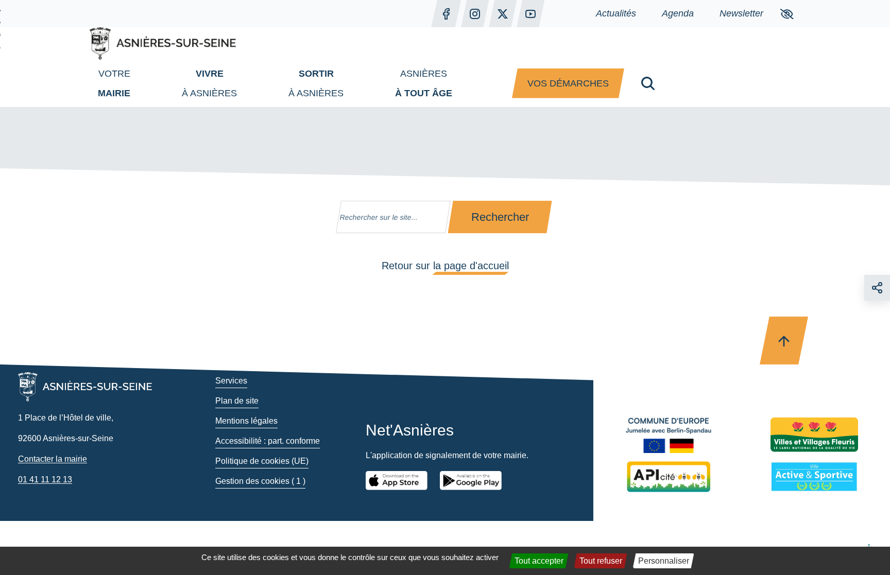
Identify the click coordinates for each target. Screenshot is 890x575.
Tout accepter (539, 560)
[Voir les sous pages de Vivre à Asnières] (247, 83)
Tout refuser (600, 560)
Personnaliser (663, 560)
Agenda (678, 13)
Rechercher (500, 217)
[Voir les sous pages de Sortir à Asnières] (354, 83)
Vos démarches (568, 83)
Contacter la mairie (52, 459)
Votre (114, 83)
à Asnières (209, 83)
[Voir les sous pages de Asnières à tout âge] (462, 83)
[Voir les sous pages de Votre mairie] (140, 83)
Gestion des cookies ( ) (260, 481)
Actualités (616, 13)
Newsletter (741, 13)
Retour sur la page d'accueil (445, 265)
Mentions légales (246, 421)
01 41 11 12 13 (45, 479)
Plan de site (237, 401)
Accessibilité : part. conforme (267, 441)
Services (231, 381)
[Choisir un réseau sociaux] (877, 288)
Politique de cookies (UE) (262, 461)
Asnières (423, 83)
